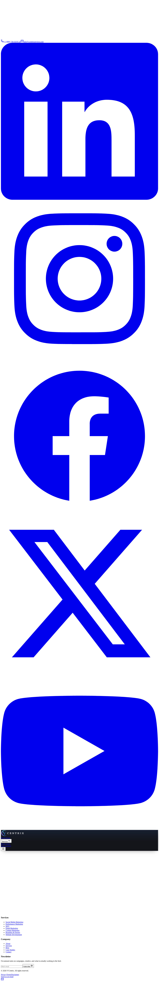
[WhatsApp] (13, 915)
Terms (9, 975)
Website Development (14, 935)
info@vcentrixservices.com (14, 908)
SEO (7, 926)
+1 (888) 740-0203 (40, 908)
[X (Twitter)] (10, 915)
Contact (7, 844)
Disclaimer (15, 975)
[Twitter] (79, 671)
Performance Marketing (14, 924)
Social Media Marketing (14, 922)
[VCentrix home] (12, 836)
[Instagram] (79, 357)
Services (5, 841)
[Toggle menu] (3, 849)
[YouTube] (79, 829)
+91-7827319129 (65, 908)
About (7, 838)
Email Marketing (12, 928)
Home (3, 838)
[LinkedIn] (79, 199)
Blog (3, 844)
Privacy (4, 975)
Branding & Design (13, 933)
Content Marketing (12, 930)
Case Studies (10, 950)
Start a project (6, 846)
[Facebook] (79, 514)
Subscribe (26, 966)
